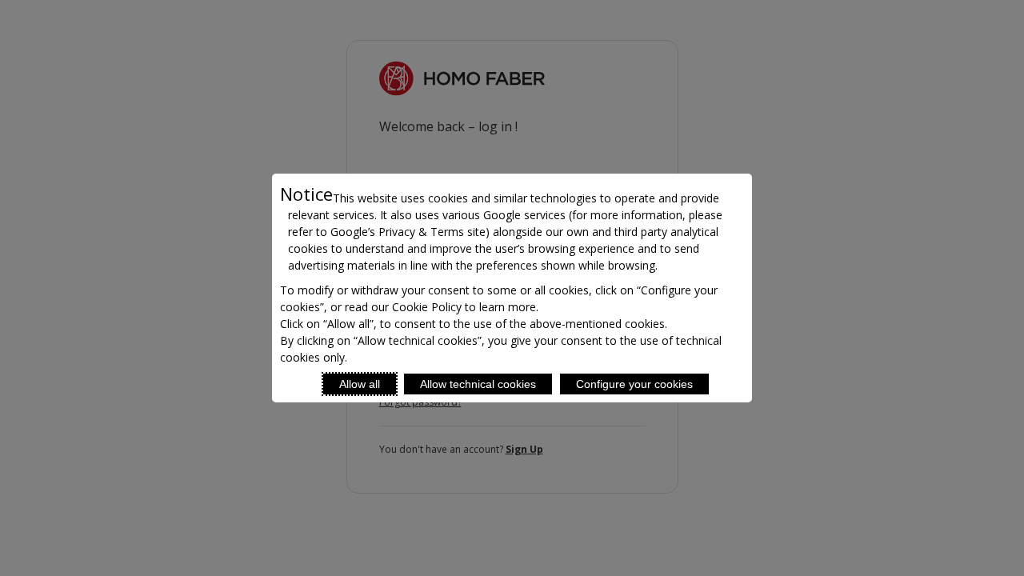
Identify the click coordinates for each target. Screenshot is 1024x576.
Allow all (359, 384)
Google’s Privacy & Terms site (408, 231)
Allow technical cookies (478, 384)
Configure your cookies (634, 384)
